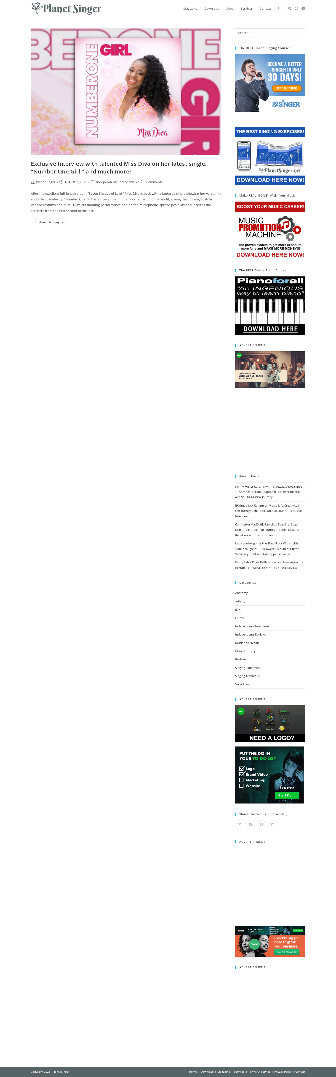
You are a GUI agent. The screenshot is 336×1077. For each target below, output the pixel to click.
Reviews (240, 659)
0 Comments (153, 182)
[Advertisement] (270, 431)
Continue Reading (51, 221)
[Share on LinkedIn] (272, 824)
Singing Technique (247, 676)
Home (193, 1072)
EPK (237, 609)
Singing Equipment (248, 668)
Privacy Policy (282, 1072)
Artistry (240, 601)
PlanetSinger (46, 182)
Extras (239, 618)
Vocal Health (243, 684)
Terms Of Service (259, 1072)
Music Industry (245, 651)
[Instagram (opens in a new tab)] (296, 8)
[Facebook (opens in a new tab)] (289, 8)
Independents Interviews (115, 182)
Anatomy (241, 593)
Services (239, 1072)
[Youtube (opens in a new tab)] (303, 8)
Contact (300, 1072)
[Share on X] (239, 824)
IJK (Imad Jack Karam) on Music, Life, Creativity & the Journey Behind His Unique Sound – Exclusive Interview (268, 510)
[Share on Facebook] (250, 824)
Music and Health (247, 643)
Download (207, 1072)
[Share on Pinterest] (261, 824)
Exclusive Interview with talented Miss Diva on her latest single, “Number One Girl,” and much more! (119, 167)
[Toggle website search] (280, 8)
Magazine (223, 1072)
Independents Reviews (250, 634)
